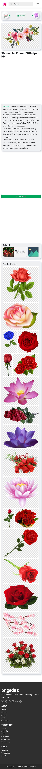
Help (3, 718)
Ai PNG (4, 728)
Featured (4, 750)
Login (3, 755)
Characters (5, 739)
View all (4, 742)
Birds (3, 734)
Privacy (4, 712)
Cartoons (5, 736)
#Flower (6, 106)
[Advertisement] (21, 81)
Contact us (5, 720)
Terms (3, 709)
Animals (4, 731)
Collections (5, 753)
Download (22, 196)
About (3, 715)
